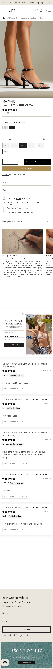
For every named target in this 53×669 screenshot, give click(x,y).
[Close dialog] (49, 317)
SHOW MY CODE (14, 344)
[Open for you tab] (5, 662)
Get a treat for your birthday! (12, 336)
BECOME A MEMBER (26, 662)
